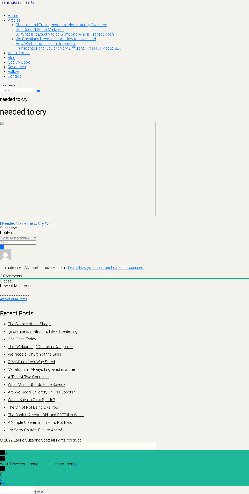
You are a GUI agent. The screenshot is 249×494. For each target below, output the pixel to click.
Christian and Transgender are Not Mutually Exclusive (61, 25)
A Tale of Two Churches (28, 377)
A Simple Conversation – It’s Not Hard (40, 422)
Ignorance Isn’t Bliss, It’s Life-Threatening (42, 331)
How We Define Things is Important (46, 43)
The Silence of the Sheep (29, 324)
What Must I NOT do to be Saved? (36, 384)
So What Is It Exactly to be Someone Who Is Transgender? (65, 34)
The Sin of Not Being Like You (33, 407)
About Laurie (19, 53)
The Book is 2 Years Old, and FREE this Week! (46, 415)
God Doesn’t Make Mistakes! (40, 29)
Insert (40, 492)
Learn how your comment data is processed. (106, 267)
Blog (11, 57)
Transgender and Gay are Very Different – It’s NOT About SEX (68, 48)
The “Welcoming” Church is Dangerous (40, 346)
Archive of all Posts (13, 299)
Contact (14, 76)
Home (13, 15)
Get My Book (19, 62)
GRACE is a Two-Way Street (31, 361)
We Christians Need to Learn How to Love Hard (56, 39)
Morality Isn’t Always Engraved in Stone (41, 369)
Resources (17, 67)
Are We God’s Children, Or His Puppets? (41, 392)
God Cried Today (22, 339)
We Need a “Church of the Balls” (35, 354)
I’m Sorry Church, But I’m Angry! (35, 430)
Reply (6, 483)
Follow (13, 71)
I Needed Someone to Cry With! (26, 223)
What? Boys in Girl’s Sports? (31, 399)
